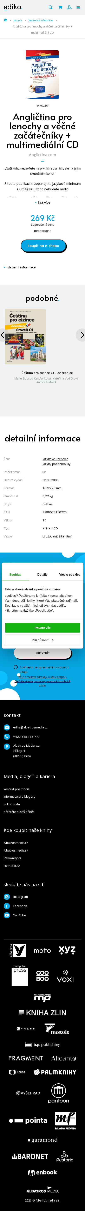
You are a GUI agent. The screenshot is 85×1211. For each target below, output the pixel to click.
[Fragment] (26, 1058)
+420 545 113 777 (26, 736)
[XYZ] (67, 950)
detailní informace (22, 267)
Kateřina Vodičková (65, 378)
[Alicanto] (63, 1058)
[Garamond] (42, 1140)
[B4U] (43, 1044)
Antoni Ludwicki (46, 382)
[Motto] (42, 950)
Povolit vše (43, 628)
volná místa (12, 804)
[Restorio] (64, 1156)
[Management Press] (42, 998)
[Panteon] (58, 1093)
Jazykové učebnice (40, 20)
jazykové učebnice (55, 459)
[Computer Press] (19, 975)
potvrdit (42, 652)
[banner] (13, 7)
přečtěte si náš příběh (19, 812)
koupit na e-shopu (43, 245)
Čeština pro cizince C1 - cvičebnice (47, 373)
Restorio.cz (12, 865)
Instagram (20, 896)
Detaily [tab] (42, 574)
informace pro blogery (19, 796)
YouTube (19, 915)
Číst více (44, 202)
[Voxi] (65, 975)
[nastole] (56, 1028)
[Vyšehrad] (28, 1093)
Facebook (20, 906)
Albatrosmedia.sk (16, 850)
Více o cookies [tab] (69, 574)
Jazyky (18, 20)
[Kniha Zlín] (42, 1012)
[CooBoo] (42, 975)
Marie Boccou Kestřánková (32, 378)
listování (42, 106)
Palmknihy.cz (12, 858)
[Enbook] (42, 1173)
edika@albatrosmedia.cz (30, 727)
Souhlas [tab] (15, 574)
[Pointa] (28, 1121)
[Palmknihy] (55, 1072)
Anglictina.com (42, 154)
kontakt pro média (17, 789)
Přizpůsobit (40, 640)
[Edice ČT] (17, 1072)
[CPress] (26, 1028)
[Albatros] (17, 950)
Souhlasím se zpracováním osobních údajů (44, 669)
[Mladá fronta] (65, 1121)
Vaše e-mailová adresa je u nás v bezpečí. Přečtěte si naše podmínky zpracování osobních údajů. (43, 681)
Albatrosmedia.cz (16, 843)
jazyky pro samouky (56, 464)
